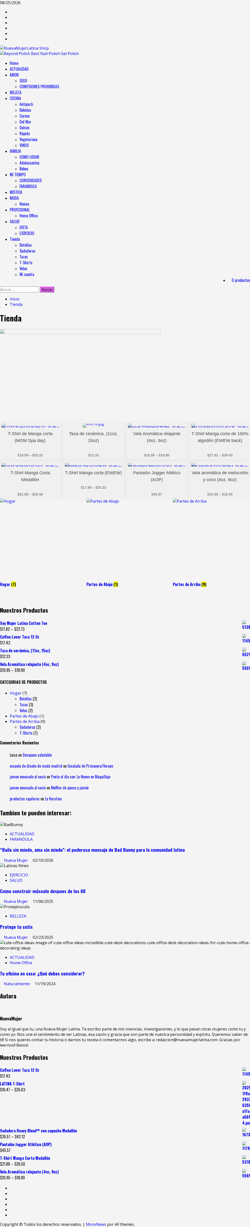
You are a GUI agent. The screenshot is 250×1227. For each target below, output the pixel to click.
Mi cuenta (27, 274)
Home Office (29, 216)
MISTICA (16, 192)
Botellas (26, 245)
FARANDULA (28, 186)
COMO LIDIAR (29, 157)
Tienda (15, 239)
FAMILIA (15, 151)
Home (14, 63)
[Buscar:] (20, 289)
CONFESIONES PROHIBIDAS (39, 86)
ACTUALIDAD (19, 69)
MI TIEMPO (18, 174)
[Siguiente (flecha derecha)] (241, 613)
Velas (23, 268)
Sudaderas (27, 251)
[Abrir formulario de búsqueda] (1, 284)
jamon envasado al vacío (28, 777)
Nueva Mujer (16, 860)
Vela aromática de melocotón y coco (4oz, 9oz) (220, 476)
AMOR (14, 75)
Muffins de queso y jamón (70, 788)
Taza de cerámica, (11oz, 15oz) (93, 437)
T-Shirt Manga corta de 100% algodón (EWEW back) (220, 437)
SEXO (23, 81)
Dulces (25, 128)
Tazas (24, 257)
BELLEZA (15, 92)
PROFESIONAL (20, 210)
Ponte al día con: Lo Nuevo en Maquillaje (80, 777)
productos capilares (25, 799)
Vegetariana (28, 139)
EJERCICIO (27, 233)
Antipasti (26, 104)
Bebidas (25, 110)
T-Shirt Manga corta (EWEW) (93, 472)
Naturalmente (17, 983)
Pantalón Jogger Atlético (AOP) (156, 476)
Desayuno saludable (37, 755)
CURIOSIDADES (31, 180)
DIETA (24, 227)
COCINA (15, 98)
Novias (24, 204)
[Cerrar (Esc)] (234, 5)
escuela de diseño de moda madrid (36, 766)
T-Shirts (26, 262)
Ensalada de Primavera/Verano (90, 766)
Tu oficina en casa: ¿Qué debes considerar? (42, 973)
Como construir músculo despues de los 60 (42, 891)
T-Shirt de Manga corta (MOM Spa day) (30, 437)
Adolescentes (30, 163)
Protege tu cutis (16, 926)
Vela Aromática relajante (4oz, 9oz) (156, 437)
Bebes (24, 169)
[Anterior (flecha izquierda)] (8, 613)
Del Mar (25, 122)
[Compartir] (223, 5)
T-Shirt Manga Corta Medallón (30, 476)
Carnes (25, 116)
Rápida (25, 133)
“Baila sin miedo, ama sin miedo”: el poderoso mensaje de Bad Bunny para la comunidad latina (92, 849)
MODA (14, 198)
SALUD (15, 221)
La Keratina (53, 799)
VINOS (24, 145)
